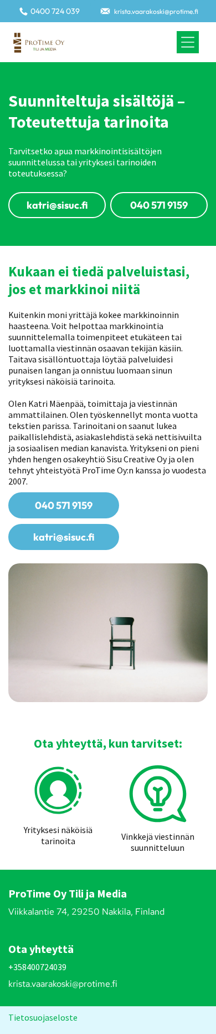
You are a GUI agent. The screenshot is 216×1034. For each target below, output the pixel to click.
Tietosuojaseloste (43, 1017)
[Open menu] (188, 42)
